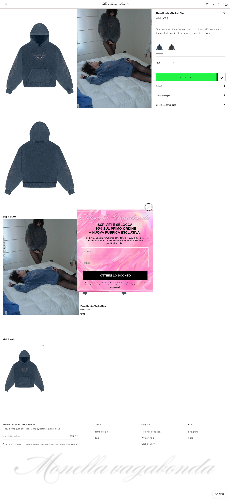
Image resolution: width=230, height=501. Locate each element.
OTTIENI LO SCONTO (115, 275)
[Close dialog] (149, 207)
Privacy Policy (126, 283)
